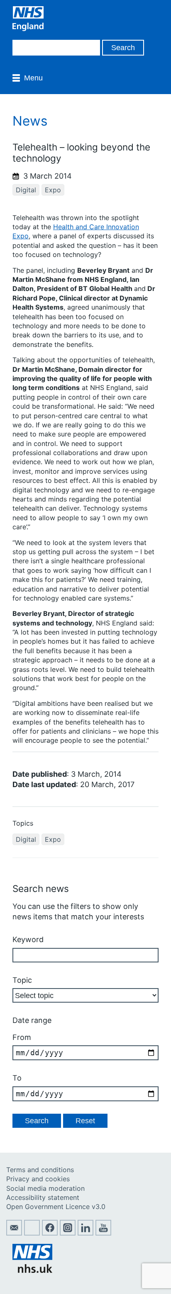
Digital (26, 190)
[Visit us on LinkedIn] (85, 1233)
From (21, 1037)
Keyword (28, 939)
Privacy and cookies (38, 1179)
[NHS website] (32, 1270)
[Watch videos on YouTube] (103, 1233)
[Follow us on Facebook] (50, 1233)
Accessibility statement (42, 1197)
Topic (22, 980)
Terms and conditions (40, 1170)
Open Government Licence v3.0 (55, 1206)
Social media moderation (45, 1188)
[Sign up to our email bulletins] (14, 1233)
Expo (53, 190)
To (17, 1077)
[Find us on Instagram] (68, 1233)
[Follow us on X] (32, 1233)
